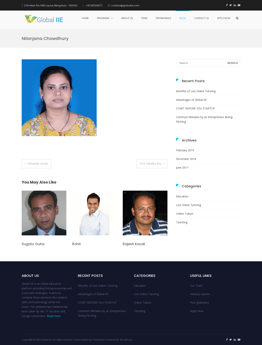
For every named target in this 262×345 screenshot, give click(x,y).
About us (127, 18)
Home (85, 18)
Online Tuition (184, 213)
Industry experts (200, 294)
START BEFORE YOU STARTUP (195, 108)
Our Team (196, 285)
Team (144, 18)
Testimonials (163, 18)
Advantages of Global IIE (191, 100)
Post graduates (199, 302)
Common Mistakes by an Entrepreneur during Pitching (204, 119)
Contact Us (201, 18)
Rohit (26, 244)
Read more (54, 316)
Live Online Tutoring (188, 205)
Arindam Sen (134, 243)
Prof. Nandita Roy (150, 163)
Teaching (181, 222)
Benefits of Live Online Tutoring (196, 91)
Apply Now (223, 18)
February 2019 (185, 150)
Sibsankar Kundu (38, 163)
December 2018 (186, 159)
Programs (103, 18)
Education (182, 196)
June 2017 (182, 167)
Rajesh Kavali (83, 244)
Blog (183, 18)
